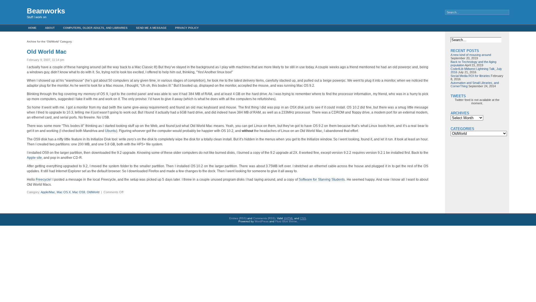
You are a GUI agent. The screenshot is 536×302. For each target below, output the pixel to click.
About (50, 27)
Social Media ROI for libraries (470, 75)
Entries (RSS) (238, 218)
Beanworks (46, 11)
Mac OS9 (78, 192)
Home (32, 27)
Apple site (34, 158)
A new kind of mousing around (471, 54)
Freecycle (43, 179)
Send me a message (151, 27)
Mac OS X (64, 192)
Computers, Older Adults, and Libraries (95, 27)
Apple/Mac (48, 192)
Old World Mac (46, 52)
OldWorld (93, 192)
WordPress (262, 221)
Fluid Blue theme (286, 221)
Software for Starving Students (322, 179)
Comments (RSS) (264, 218)
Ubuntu (110, 131)
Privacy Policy (187, 27)
